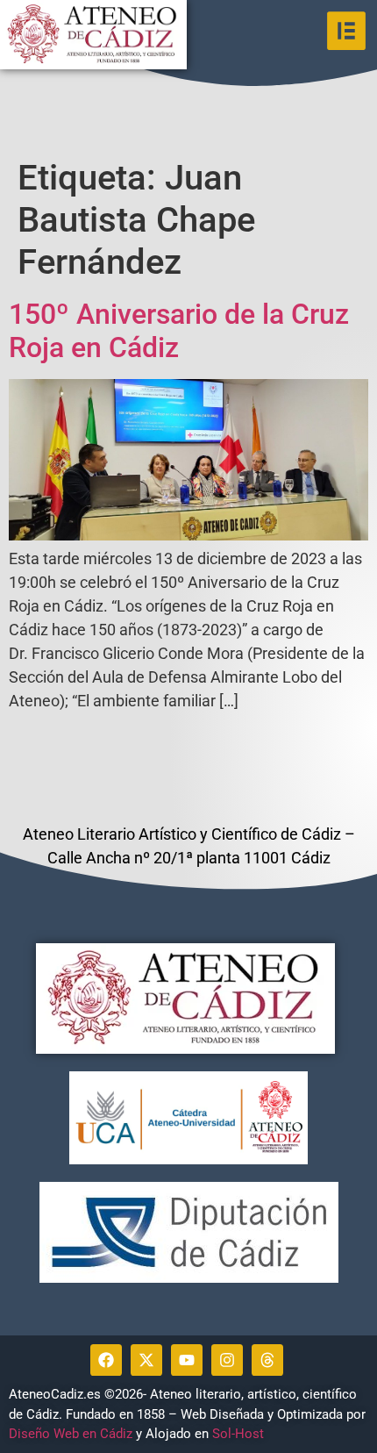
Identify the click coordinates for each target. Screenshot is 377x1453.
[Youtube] (187, 1360)
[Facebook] (106, 1360)
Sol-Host (239, 1434)
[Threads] (267, 1360)
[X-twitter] (146, 1360)
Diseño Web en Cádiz (70, 1434)
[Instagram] (227, 1360)
